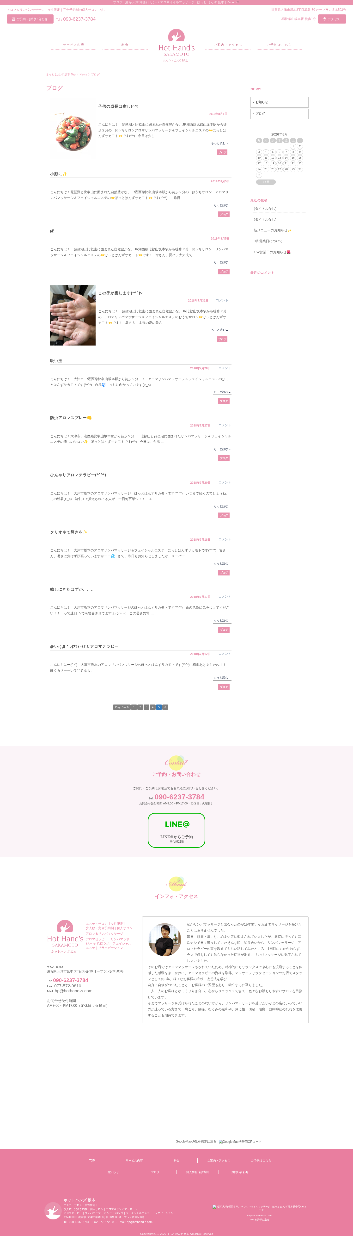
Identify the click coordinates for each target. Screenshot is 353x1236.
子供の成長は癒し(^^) (118, 106)
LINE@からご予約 (176, 836)
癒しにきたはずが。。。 (72, 589)
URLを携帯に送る (259, 1219)
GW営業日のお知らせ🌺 (272, 252)
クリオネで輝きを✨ (69, 532)
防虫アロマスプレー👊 (71, 418)
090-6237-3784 (79, 19)
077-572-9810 (108, 1222)
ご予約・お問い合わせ (32, 19)
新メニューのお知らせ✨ (273, 230)
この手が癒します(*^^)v (120, 293)
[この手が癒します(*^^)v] (73, 315)
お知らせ (262, 102)
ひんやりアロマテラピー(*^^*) (78, 475)
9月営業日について (268, 241)
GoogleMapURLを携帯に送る (196, 1141)
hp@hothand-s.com (73, 991)
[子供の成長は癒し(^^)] (73, 128)
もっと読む (219, 143)
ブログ (222, 152)
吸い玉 (56, 361)
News (256, 89)
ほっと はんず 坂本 (178, 1233)
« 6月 (265, 182)
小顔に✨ (58, 174)
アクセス (334, 19)
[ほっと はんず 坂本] (176, 45)
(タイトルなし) (265, 208)
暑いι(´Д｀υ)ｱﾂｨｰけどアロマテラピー (84, 646)
